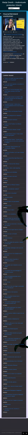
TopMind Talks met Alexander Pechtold (13, 111)
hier (9, 62)
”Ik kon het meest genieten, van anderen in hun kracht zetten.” (14, 84)
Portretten (20, 34)
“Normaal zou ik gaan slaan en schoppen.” (14, 229)
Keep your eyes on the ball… (11, 233)
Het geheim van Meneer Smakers (12, 184)
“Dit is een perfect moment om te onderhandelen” (12, 297)
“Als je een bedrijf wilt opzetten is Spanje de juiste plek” (14, 243)
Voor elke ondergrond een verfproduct (13, 115)
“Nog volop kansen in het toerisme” (12, 352)
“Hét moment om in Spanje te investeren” (14, 400)
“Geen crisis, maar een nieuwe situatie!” (13, 386)
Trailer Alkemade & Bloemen (11, 365)
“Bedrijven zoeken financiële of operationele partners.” (11, 260)
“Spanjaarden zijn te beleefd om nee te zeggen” (13, 265)
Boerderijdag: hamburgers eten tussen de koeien (14, 248)
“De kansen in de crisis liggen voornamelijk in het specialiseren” (14, 287)
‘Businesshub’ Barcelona (10, 377)
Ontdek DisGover (8, 238)
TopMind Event (8, 205)
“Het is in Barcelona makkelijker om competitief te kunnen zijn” (13, 339)
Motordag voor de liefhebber (11, 172)
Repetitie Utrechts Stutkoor (11, 369)
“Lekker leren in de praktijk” (11, 193)
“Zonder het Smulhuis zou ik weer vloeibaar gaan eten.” (14, 153)
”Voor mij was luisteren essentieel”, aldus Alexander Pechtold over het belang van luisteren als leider (14, 98)
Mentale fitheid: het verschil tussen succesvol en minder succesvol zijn (13, 219)
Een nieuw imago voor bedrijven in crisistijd (14, 344)
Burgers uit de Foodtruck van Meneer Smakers (13, 124)
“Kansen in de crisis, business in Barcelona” (12, 409)
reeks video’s (13, 57)
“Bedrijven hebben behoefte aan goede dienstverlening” (13, 333)
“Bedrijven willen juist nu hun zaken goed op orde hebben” (14, 324)
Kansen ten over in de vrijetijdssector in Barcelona (13, 254)
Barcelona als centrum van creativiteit (13, 373)
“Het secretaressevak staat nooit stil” (13, 356)
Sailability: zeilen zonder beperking (12, 168)
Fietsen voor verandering (10, 214)
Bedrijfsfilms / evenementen (12, 34)
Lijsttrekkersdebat (9, 197)
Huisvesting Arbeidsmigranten (11, 328)
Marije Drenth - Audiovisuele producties (17, 432)
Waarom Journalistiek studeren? (12, 189)
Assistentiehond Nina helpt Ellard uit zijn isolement (14, 159)
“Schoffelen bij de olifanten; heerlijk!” (13, 129)
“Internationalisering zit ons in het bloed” (13, 361)
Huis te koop (7, 282)
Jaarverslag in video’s (9, 209)
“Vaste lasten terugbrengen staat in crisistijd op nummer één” (12, 302)
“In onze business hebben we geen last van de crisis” (14, 314)
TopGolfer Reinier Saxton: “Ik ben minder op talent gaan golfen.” (14, 134)
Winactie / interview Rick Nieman (12, 163)
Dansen (6, 180)
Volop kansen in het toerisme (11, 292)
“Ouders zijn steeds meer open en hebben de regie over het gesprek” (14, 79)
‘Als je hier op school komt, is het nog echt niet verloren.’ (14, 224)
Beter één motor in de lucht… (11, 176)
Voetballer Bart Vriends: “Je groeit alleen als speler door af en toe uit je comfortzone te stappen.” (14, 141)
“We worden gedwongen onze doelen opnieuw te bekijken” (13, 308)
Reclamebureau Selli (17, 53)
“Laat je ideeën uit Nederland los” (12, 319)
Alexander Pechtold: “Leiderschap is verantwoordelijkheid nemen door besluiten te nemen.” (14, 106)
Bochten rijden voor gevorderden (12, 201)
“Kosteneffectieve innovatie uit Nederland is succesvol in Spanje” (14, 395)
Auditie (6, 348)
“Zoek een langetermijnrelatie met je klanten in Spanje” (13, 277)
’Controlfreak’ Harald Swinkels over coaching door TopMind (12, 147)
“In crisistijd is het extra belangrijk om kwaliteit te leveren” (13, 271)
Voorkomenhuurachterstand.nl (9, 51)
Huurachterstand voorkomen (11, 119)
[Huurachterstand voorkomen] (14, 24)
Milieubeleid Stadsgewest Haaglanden (13, 390)
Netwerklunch (8, 404)
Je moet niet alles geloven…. (11, 382)
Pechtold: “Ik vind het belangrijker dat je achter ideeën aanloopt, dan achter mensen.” (13, 91)
